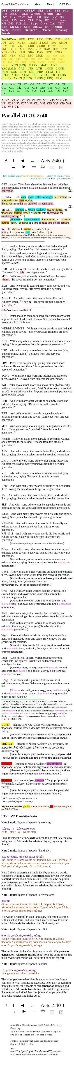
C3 (25, 84)
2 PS (18, 59)
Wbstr (63, 20)
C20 (11, 90)
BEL (24, 62)
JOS (3, 42)
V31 (36, 103)
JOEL (13, 49)
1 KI (12, 45)
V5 (23, 100)
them (21, 200)
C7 (51, 84)
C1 (19, 84)
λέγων (26, 212)
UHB (27, 26)
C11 (11, 87)
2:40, (3, 310)
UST (49, 10)
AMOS (63, 42)
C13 (26, 87)
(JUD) (47, 75)
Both (17, 197)
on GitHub (25, 1034)
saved (9, 203)
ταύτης (15, 216)
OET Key (65, 4)
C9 (63, 84)
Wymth (4, 20)
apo (31, 222)
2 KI (20, 45)
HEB (35, 75)
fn (22, 301)
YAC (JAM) (8, 68)
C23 (34, 90)
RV (47, 20)
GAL (21, 68)
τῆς (49, 212)
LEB (38, 17)
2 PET (15, 75)
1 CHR (30, 45)
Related (57, 26)
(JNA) (8, 52)
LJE (3, 62)
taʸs (36, 222)
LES (62, 55)
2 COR (60, 68)
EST (4, 55)
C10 (3, 87)
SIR (54, 59)
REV (59, 78)
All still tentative (64, 179)
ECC (61, 45)
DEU (58, 39)
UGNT (5, 724)
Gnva (44, 23)
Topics (5, 30)
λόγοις (31, 209)
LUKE (53, 65)
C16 (50, 87)
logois (27, 219)
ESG (3, 59)
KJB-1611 (22, 23)
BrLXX (37, 26)
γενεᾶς (55, 212)
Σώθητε (37, 212)
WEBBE (36, 13)
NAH (21, 52)
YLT (30, 20)
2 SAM (44, 42)
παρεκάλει (7, 212)
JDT (33, 59)
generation (7, 190)
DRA (22, 20)
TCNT (21, 17)
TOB (26, 59)
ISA (30, 49)
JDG (12, 42)
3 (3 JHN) (44, 78)
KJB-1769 (7, 23)
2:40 (3, 798)
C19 (3, 90)
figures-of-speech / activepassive (35, 894)
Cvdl (52, 23)
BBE (47, 17)
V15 (52, 100)
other (38, 197)
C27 (65, 90)
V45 (10, 106)
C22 (27, 90)
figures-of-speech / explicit (32, 929)
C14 (34, 87)
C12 (19, 87)
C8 (57, 84)
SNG (4, 49)
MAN (32, 62)
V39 (62, 103)
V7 (28, 100)
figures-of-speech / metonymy (34, 822)
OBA (31, 52)
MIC (22, 49)
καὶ (65, 209)
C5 (38, 84)
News (50, 4)
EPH (31, 71)
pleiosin (35, 219)
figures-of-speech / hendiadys (34, 850)
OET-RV (15, 10)
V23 (10, 103)
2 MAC (51, 62)
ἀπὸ (44, 212)
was (3, 200)
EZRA (58, 52)
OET (4, 10)
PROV (52, 45)
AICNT (14, 13)
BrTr (47, 27)
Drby (39, 20)
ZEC (30, 55)
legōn (13, 222)
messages (47, 197)
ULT (40, 10)
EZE (49, 52)
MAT (43, 65)
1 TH (30, 68)
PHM (23, 71)
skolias (56, 222)
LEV (40, 39)
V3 (18, 100)
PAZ (10, 62)
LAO (48, 55)
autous (5, 222)
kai (58, 219)
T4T (30, 17)
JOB (67, 39)
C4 (32, 84)
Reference (46, 30)
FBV (13, 17)
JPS (62, 17)
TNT (61, 23)
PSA (53, 42)
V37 (55, 103)
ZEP (38, 49)
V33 (42, 103)
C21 (19, 90)
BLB (4, 13)
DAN (40, 52)
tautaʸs (65, 222)
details (46, 1040)
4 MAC (5, 65)
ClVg (4, 680)
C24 (42, 90)
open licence (46, 1034)
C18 (65, 87)
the (25, 204)
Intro (12, 84)
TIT (58, 71)
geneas (43, 222)
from (16, 203)
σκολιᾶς (6, 216)
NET (59, 13)
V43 (3, 106)
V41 (68, 103)
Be (3, 203)
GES (55, 55)
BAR (61, 59)
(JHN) (18, 65)
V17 (58, 100)
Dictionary (61, 30)
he (55, 197)
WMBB (48, 13)
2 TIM (25, 75)
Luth (4, 657)
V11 (39, 100)
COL (14, 71)
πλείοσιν (41, 209)
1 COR (49, 68)
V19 (65, 100)
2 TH (39, 68)
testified (61, 197)
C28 (3, 94)
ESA (40, 59)
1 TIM (49, 71)
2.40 (3, 701)
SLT (54, 20)
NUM (49, 39)
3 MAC (61, 62)
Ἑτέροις (19, 209)
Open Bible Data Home (14, 4)
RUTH (21, 42)
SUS (17, 62)
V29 (29, 103)
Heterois (15, 219)
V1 (13, 100)
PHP (40, 71)
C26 (58, 90)
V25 (16, 103)
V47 (16, 106)
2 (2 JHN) (22, 78)
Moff (54, 17)
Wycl (4, 26)
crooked (32, 203)
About (37, 4)
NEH (13, 55)
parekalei (66, 219)
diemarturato (48, 219)
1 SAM (32, 42)
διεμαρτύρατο (54, 209)
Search (5, 33)
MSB (65, 10)
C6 (44, 84)
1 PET (5, 75)
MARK (33, 65)
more (31, 197)
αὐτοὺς (18, 212)
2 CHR (41, 45)
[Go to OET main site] (13, 1051)
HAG (21, 55)
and (3, 187)
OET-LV (29, 10)
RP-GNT (6, 763)
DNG (11, 59)
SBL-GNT (7, 743)
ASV (14, 20)
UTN (4, 816)
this (21, 203)
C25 (50, 90)
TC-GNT (6, 780)
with (23, 197)
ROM (4, 71)
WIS (47, 59)
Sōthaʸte (23, 222)
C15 (42, 87)
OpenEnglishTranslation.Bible (30, 1054)
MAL (39, 55)
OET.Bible (53, 1054)
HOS (4, 45)
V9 (33, 100)
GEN (22, 39)
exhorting (12, 200)
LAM (64, 49)
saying (29, 200)
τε (26, 209)
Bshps (34, 23)
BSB (57, 10)
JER (55, 49)
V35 (49, 103)
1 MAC (41, 62)
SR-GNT (15, 26)
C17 (57, 87)
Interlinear (30, 30)
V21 (3, 103)
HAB (47, 49)
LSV (4, 17)
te (22, 219)
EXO (31, 39)
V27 (23, 103)
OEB (25, 13)
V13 (45, 100)
